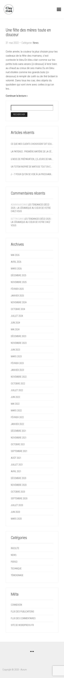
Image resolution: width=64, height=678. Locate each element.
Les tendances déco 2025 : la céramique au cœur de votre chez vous (31, 208)
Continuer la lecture (16, 95)
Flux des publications (22, 611)
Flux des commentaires (23, 618)
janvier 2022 (17, 424)
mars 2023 (16, 356)
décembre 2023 (18, 336)
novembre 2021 (19, 437)
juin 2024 (15, 322)
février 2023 (17, 363)
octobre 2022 (18, 383)
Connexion (16, 604)
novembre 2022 (19, 376)
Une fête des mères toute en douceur (28, 32)
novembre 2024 (19, 302)
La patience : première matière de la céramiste (32, 151)
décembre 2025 (18, 275)
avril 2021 (16, 471)
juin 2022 (15, 397)
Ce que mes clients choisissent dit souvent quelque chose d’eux (32, 144)
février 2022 (17, 417)
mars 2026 (16, 268)
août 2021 (16, 458)
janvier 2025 (17, 295)
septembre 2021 (19, 451)
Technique (16, 568)
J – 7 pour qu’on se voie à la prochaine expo (32, 174)
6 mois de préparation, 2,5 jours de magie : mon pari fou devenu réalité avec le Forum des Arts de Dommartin (32, 159)
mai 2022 (15, 403)
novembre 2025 (19, 282)
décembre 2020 (18, 478)
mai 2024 (15, 329)
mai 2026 (15, 255)
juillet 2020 (17, 505)
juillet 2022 (17, 390)
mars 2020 (16, 518)
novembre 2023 (19, 343)
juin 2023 (15, 349)
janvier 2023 (17, 370)
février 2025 (17, 289)
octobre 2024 (18, 309)
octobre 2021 (18, 444)
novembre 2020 (19, 485)
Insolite (15, 548)
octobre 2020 (18, 491)
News (36, 42)
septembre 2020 (19, 498)
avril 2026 (16, 262)
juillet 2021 (17, 464)
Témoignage (17, 575)
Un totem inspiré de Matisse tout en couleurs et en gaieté (32, 166)
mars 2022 (16, 410)
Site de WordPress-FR (22, 625)
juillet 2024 (17, 316)
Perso (14, 561)
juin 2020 (15, 512)
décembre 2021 (18, 431)
